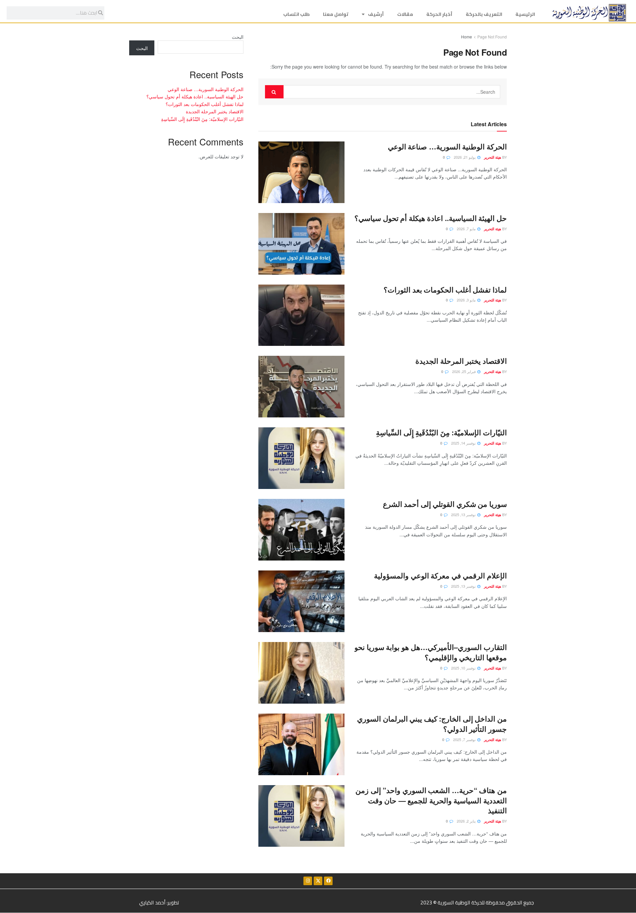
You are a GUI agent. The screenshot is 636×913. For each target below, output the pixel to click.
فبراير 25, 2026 (464, 371)
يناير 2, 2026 (467, 821)
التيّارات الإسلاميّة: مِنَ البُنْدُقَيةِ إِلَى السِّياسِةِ (441, 432)
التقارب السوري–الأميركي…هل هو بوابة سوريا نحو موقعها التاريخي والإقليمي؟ (430, 652)
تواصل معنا (335, 14)
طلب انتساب (296, 14)
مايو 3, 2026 (467, 299)
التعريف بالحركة (484, 14)
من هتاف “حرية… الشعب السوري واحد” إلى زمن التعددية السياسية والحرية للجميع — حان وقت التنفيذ (431, 800)
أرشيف (376, 14)
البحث (237, 36)
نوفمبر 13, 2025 (464, 514)
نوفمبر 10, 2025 (464, 668)
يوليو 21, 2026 (465, 157)
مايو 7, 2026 (467, 228)
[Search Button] (274, 91)
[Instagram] (307, 881)
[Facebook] (328, 881)
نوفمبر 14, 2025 (464, 443)
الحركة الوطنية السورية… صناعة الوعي (447, 146)
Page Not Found (492, 36)
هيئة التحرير (492, 157)
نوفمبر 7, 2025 (465, 739)
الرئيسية (525, 14)
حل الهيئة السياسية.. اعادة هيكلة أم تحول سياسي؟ (430, 218)
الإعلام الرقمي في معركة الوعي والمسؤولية (440, 575)
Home (466, 36)
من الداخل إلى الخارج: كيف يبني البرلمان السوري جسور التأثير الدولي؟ (432, 723)
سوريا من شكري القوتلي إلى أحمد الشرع (445, 504)
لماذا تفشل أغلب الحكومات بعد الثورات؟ (445, 289)
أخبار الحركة (439, 14)
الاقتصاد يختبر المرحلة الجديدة (461, 360)
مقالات (405, 14)
